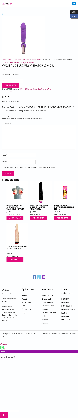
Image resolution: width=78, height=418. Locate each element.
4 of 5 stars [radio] (30, 118)
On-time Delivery (49, 313)
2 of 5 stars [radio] (14, 118)
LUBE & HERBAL (68, 309)
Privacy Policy (47, 296)
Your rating (6, 116)
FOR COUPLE (66, 306)
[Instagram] (43, 277)
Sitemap (45, 323)
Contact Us (26, 309)
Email (4, 161)
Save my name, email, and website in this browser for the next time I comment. (30, 167)
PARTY (64, 313)
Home (4, 60)
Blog (23, 313)
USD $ (73, 12)
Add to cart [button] (15, 218)
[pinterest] (39, 277)
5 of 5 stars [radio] (38, 118)
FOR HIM (65, 303)
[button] (3, 14)
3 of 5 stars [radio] (22, 118)
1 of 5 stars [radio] (6, 118)
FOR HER (11, 60)
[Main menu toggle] (74, 3)
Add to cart (10, 85)
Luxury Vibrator (36, 60)
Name (4, 155)
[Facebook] (35, 277)
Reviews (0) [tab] (10, 92)
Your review (6, 124)
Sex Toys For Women (22, 60)
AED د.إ (73, 16)
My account (26, 302)
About (24, 299)
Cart (23, 306)
